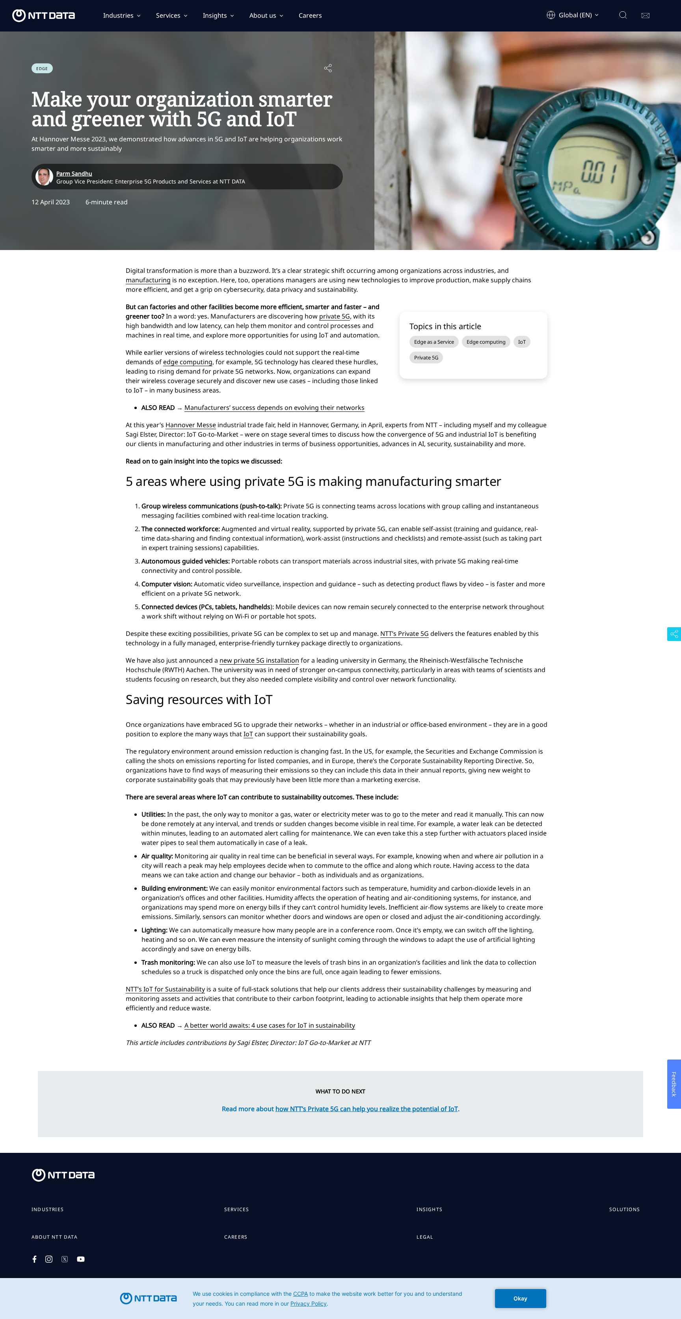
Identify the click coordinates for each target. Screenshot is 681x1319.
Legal (425, 1237)
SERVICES (236, 1209)
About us (262, 15)
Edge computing (486, 341)
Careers (310, 15)
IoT (522, 341)
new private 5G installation (259, 660)
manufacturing (148, 280)
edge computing (187, 362)
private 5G (334, 316)
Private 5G (426, 357)
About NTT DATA (55, 1237)
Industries (118, 15)
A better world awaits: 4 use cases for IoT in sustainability (269, 1025)
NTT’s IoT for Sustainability (165, 989)
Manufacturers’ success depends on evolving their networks (274, 407)
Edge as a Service (434, 341)
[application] (340, 1298)
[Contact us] (645, 16)
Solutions (624, 1209)
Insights (215, 15)
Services (168, 15)
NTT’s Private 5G (404, 633)
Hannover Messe (191, 425)
